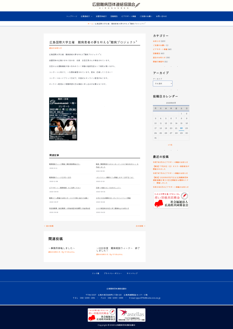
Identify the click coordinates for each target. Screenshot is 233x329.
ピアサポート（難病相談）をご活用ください (65, 188)
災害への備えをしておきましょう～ (108, 188)
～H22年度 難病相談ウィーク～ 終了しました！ (118, 249)
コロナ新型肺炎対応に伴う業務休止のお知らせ (112, 208)
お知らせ (156, 41)
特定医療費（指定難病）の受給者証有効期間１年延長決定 (69, 208)
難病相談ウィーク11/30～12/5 (60, 177)
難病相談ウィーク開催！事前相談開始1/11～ (64, 164)
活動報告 (114, 16)
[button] (91, 16)
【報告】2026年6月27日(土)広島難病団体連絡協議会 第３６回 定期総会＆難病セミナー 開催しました (170, 180)
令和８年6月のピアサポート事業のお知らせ (171, 187)
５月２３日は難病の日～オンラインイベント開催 (113, 198)
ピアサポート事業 (128, 16)
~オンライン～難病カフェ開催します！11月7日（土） (115, 177)
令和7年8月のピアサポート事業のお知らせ (170, 162)
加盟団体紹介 (101, 16)
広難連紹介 (85, 16)
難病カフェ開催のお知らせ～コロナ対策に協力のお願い (69, 198)
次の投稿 (140, 226)
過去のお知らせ (55, 48)
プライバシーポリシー (113, 273)
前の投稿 (49, 226)
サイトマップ (132, 273)
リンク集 (95, 273)
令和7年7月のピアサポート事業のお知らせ (170, 173)
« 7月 (170, 145)
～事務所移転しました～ (61, 248)
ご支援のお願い (146, 16)
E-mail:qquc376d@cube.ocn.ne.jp (144, 298)
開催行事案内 (158, 61)
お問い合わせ (161, 16)
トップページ (71, 16)
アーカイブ (157, 78)
